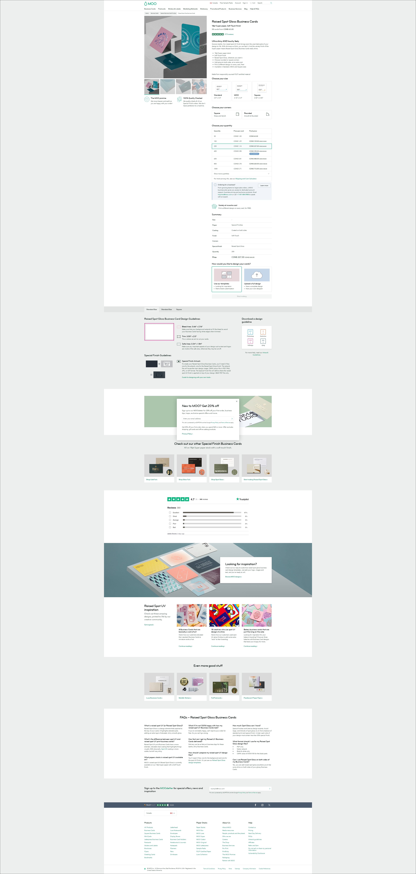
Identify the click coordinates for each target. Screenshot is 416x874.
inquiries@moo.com (225, 194)
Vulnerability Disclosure (256, 853)
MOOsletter (166, 788)
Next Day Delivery (254, 833)
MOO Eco (199, 830)
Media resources (228, 830)
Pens (171, 851)
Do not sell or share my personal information (259, 849)
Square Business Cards (152, 833)
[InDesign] (250, 341)
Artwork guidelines (255, 839)
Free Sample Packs (226, 3)
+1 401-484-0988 (243, 194)
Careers (225, 839)
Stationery (204, 9)
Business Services (235, 9)
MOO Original (201, 842)
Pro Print (225, 848)
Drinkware (173, 854)
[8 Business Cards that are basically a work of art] (192, 615)
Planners (173, 848)
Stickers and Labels (151, 845)
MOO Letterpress (202, 845)
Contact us (252, 827)
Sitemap (237, 868)
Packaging (225, 857)
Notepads (173, 845)
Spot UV (164, 749)
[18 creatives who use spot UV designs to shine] (224, 615)
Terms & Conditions (209, 868)
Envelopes (174, 833)
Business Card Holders (178, 839)
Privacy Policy (242, 792)
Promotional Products (218, 9)
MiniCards (147, 836)
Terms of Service (253, 792)
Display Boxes (175, 836)
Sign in (245, 3)
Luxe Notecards (175, 830)
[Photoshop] (250, 332)
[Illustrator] (263, 332)
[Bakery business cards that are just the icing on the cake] (257, 615)
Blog (245, 9)
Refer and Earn (253, 845)
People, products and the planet (233, 833)
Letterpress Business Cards (153, 839)
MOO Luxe (200, 833)
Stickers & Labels (174, 9)
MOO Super (200, 836)
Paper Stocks (200, 827)
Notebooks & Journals (178, 842)
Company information (249, 868)
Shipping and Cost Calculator (245, 179)
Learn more (264, 186)
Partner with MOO (228, 861)
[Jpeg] (263, 341)
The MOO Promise (228, 854)
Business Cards (150, 9)
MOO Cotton (201, 839)
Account (238, 3)
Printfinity (225, 851)
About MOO (226, 827)
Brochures (147, 848)
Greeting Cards (149, 854)
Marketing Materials (190, 9)
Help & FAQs (254, 9)
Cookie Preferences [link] (264, 868)
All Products (148, 827)
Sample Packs (201, 848)
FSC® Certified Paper (203, 851)
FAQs (250, 836)
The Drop (225, 842)
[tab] (151, 309)
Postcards (162, 9)
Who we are (226, 836)
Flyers (146, 851)
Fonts (230, 868)
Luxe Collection (201, 854)
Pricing (250, 830)
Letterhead (174, 827)
